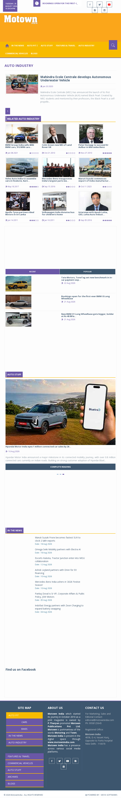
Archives (13, 776)
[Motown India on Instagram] (95, 10)
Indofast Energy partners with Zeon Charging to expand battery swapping (59, 607)
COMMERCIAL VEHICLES (16, 53)
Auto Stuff (47, 45)
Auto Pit (14, 715)
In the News (17, 45)
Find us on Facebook (21, 669)
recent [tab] (32, 272)
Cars (24, 722)
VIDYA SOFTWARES (109, 795)
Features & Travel (65, 45)
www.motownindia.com (61, 742)
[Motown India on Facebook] (90, 4)
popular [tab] (88, 272)
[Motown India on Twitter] (99, 4)
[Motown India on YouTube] (109, 4)
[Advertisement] (61, 31)
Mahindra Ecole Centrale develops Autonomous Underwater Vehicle (75, 78)
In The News (14, 530)
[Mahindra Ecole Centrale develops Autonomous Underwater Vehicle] (22, 83)
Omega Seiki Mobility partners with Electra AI (58, 549)
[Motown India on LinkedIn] (104, 10)
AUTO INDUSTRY (86, 45)
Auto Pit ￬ (32, 45)
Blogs (34, 53)
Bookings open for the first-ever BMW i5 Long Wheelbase (75, 3)
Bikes (24, 728)
